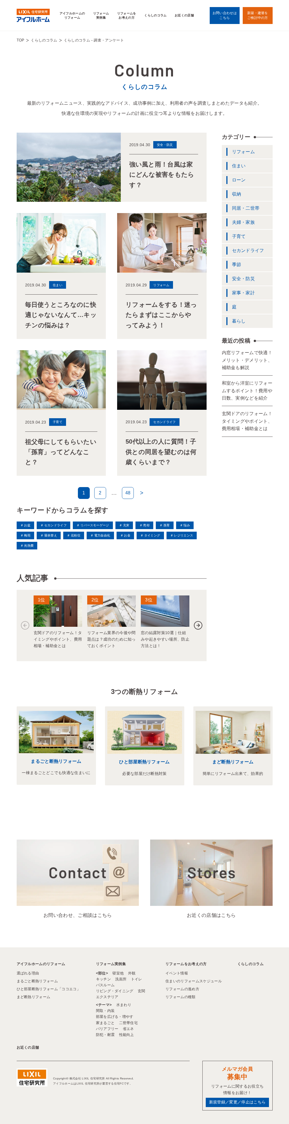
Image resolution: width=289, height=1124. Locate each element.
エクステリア (107, 997)
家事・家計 (243, 292)
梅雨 (27, 535)
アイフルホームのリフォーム (72, 15)
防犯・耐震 (105, 1035)
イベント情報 (176, 973)
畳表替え (50, 535)
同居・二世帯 (246, 208)
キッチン (103, 979)
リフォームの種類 (180, 997)
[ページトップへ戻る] (271, 1110)
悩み (186, 525)
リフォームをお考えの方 (126, 15)
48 (128, 492)
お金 (127, 535)
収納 (236, 194)
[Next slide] (198, 625)
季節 (236, 264)
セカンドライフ (55, 525)
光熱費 (29, 545)
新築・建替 (257, 15)
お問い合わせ (225, 15)
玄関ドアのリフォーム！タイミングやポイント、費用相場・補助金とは (247, 421)
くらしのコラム (155, 15)
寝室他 (118, 973)
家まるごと (105, 1023)
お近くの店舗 (184, 15)
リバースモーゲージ (94, 525)
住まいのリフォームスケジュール (193, 981)
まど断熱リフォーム (233, 761)
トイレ (136, 979)
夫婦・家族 (243, 222)
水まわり (123, 1005)
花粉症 (75, 535)
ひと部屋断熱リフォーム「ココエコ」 (48, 989)
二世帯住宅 (128, 1023)
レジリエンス (183, 535)
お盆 (27, 525)
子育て (239, 236)
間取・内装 (105, 1011)
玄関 (141, 991)
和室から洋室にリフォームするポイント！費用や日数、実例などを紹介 (247, 390)
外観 (132, 973)
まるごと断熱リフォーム (56, 761)
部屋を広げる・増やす (114, 1017)
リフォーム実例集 (101, 15)
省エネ (128, 1029)
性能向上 (126, 1035)
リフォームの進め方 (182, 989)
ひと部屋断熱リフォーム (144, 761)
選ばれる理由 (28, 973)
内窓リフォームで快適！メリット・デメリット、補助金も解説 (247, 360)
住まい (239, 165)
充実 (126, 525)
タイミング (152, 535)
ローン (239, 180)
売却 (146, 525)
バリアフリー (107, 1029)
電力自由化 (102, 535)
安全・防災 (243, 278)
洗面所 (120, 979)
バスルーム (105, 985)
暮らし (239, 321)
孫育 (166, 525)
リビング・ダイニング (114, 991)
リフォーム (243, 151)
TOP (21, 40)
